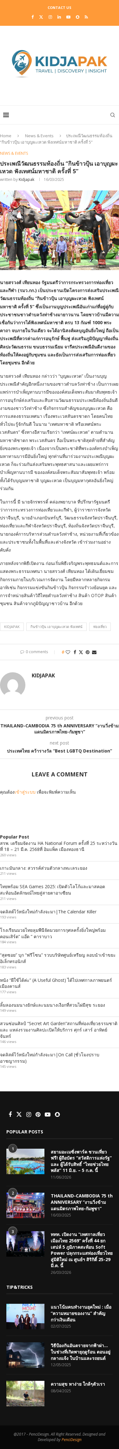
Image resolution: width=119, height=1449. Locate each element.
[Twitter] (41, 17)
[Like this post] (68, 652)
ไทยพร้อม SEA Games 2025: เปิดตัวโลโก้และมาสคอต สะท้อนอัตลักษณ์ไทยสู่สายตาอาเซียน (52, 889)
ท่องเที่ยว (100, 626)
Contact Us (59, 7)
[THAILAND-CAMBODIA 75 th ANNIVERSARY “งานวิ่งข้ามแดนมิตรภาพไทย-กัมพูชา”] (25, 1205)
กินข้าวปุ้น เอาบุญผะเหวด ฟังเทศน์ (56, 626)
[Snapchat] (77, 17)
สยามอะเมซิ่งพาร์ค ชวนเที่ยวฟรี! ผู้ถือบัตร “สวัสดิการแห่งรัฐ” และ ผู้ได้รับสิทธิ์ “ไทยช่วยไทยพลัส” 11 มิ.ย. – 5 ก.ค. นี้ (81, 1161)
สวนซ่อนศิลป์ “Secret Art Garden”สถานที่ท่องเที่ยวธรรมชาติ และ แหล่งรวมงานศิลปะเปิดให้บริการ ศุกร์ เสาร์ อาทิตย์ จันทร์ (58, 1029)
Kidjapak (26, 179)
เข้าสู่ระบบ (25, 792)
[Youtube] (68, 17)
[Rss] (86, 17)
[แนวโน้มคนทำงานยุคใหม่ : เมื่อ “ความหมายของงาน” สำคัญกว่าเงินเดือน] (25, 1316)
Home (5, 136)
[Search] (112, 115)
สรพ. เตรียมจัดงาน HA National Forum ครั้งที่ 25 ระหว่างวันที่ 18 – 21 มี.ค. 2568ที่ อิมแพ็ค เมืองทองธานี (58, 846)
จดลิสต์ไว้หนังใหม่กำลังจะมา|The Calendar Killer (48, 912)
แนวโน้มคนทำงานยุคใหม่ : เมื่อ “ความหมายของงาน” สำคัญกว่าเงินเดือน (81, 1313)
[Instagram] (50, 17)
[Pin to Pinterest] (87, 652)
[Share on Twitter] (81, 652)
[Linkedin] (59, 17)
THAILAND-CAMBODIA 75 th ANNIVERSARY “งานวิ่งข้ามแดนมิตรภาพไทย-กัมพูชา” (82, 1202)
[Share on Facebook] (75, 652)
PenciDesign (72, 1439)
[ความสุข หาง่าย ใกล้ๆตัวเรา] (25, 1393)
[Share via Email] (94, 652)
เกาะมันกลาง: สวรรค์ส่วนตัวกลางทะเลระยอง (43, 868)
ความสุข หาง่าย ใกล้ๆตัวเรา (78, 1384)
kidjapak (12, 626)
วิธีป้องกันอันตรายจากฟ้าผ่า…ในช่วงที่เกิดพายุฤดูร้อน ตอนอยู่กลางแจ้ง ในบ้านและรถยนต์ (80, 1351)
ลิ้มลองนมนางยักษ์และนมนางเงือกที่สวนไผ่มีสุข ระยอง (52, 1005)
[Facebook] (32, 17)
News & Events (39, 136)
